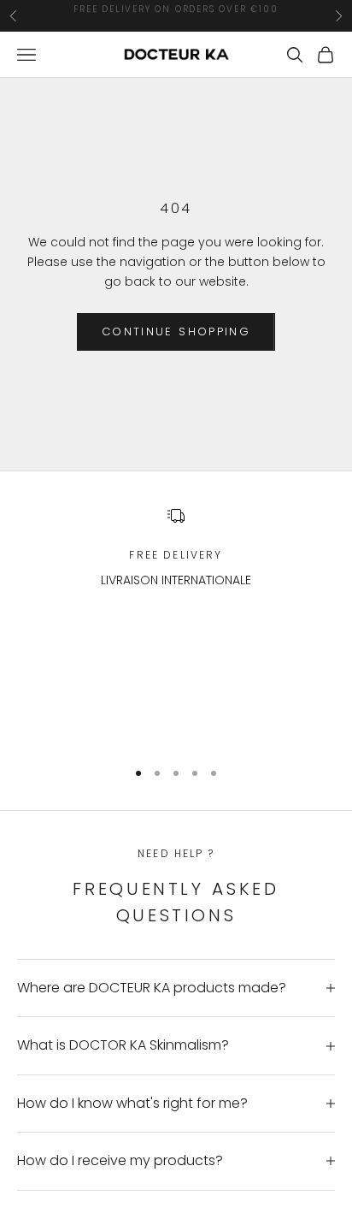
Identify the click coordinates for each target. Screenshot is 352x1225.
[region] (176, 624)
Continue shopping (176, 331)
